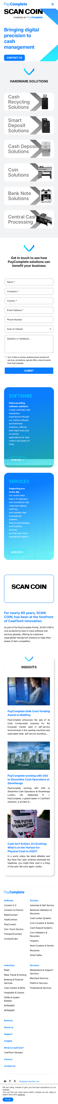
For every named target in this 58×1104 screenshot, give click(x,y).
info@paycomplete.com (29, 1081)
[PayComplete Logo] (15, 3)
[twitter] (15, 1081)
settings (21, 1094)
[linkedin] (5, 1081)
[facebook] (10, 1081)
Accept (8, 1099)
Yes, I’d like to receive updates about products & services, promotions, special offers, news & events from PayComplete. (29, 360)
